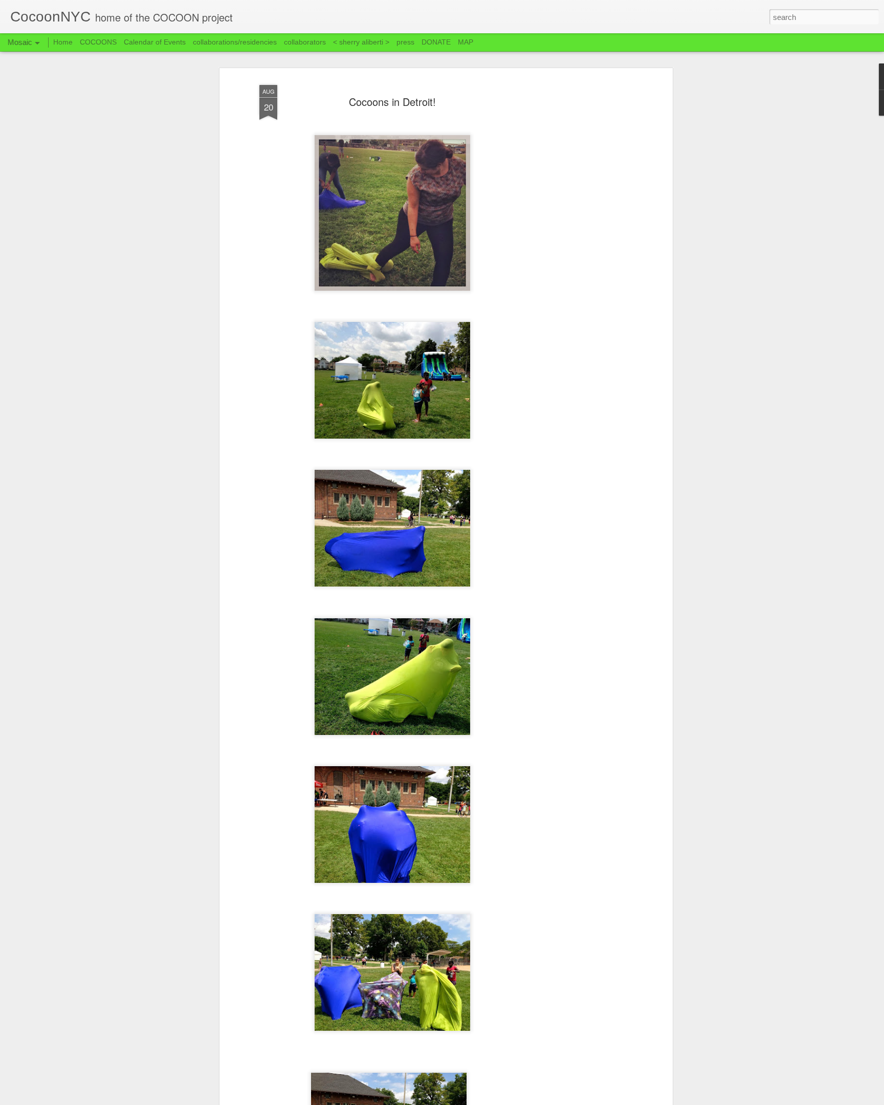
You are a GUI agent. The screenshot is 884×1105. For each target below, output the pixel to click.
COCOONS (98, 42)
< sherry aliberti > (361, 42)
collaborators (305, 42)
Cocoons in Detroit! (392, 101)
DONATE (436, 42)
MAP (465, 42)
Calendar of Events (155, 42)
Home (63, 42)
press (405, 42)
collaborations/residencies (235, 42)
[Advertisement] (582, 241)
